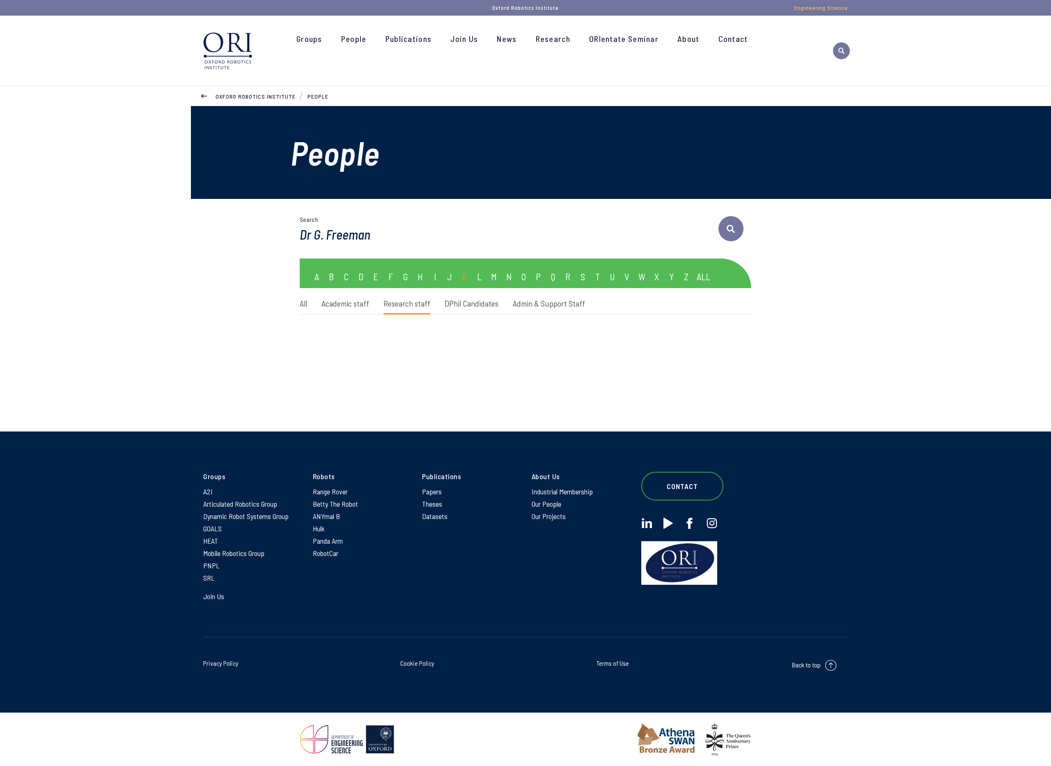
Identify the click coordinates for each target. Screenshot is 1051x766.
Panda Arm (328, 540)
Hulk (319, 528)
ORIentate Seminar (624, 39)
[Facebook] (689, 523)
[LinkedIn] (646, 523)
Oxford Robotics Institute (256, 96)
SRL (209, 577)
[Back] (204, 95)
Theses (432, 503)
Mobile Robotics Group (233, 553)
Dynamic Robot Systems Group (246, 516)
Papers (432, 491)
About (688, 39)
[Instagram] (711, 523)
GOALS (212, 528)
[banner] (228, 50)
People (354, 39)
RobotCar (325, 553)
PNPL (211, 565)
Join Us (464, 39)
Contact (733, 39)
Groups (309, 39)
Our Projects (549, 516)
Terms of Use (613, 663)
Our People (546, 503)
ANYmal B (326, 516)
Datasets (434, 516)
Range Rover (330, 491)
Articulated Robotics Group (240, 503)
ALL (703, 276)
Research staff (406, 303)
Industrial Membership (562, 491)
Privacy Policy (221, 663)
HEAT (210, 540)
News (506, 39)
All (303, 303)
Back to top (806, 665)
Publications (409, 39)
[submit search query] (731, 228)
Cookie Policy (417, 663)
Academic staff (345, 303)
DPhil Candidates (471, 303)
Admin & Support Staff (549, 303)
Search (309, 219)
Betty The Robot (335, 503)
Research (553, 39)
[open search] (841, 50)
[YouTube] (668, 523)
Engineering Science (821, 8)
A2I (208, 491)
